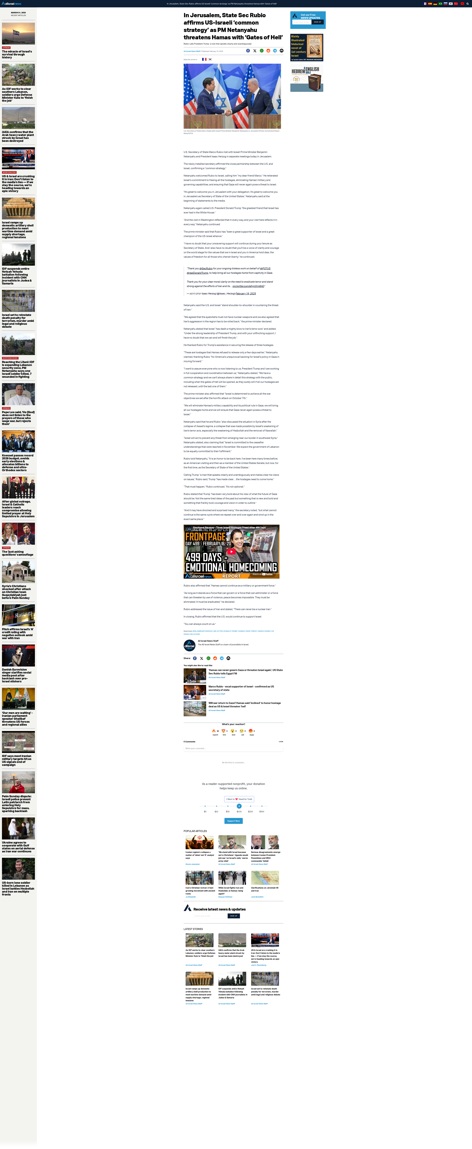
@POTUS (265, 268)
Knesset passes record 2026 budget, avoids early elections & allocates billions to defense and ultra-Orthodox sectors (17, 462)
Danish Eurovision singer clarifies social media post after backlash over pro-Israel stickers (16, 675)
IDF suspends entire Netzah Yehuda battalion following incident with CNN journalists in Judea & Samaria (17, 276)
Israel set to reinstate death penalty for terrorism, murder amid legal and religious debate (18, 320)
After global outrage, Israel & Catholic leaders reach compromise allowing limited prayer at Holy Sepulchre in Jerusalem (18, 509)
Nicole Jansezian (193, 864)
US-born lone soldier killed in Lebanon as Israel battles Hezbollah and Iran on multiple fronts (18, 888)
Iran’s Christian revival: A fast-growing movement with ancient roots (200, 891)
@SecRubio (206, 268)
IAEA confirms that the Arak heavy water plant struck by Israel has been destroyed (18, 136)
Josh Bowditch (257, 897)
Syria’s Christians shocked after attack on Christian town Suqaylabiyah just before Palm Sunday (16, 592)
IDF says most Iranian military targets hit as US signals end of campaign (16, 760)
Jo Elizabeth (191, 897)
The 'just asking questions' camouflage (17, 553)
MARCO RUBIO (265, 631)
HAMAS (242, 631)
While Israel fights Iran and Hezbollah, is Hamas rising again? (230, 891)
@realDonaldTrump (197, 272)
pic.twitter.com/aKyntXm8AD (248, 286)
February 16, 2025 (246, 293)
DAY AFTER (219, 631)
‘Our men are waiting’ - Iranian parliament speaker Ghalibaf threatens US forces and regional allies (17, 718)
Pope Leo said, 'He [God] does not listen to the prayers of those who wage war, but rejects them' (18, 418)
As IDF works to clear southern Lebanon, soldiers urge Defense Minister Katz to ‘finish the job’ (17, 94)
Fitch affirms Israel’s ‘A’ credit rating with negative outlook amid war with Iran (17, 633)
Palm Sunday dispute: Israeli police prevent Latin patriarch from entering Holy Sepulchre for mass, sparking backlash (16, 803)
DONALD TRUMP (231, 631)
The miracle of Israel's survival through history (17, 54)
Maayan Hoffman (225, 897)
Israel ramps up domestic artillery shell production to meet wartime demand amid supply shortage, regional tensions (18, 230)
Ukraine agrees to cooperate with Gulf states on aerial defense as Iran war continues (18, 847)
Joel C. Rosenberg (258, 965)
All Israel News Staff (192, 51)
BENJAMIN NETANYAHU (203, 631)
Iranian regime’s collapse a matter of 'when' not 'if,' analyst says (200, 855)
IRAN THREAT (252, 631)
